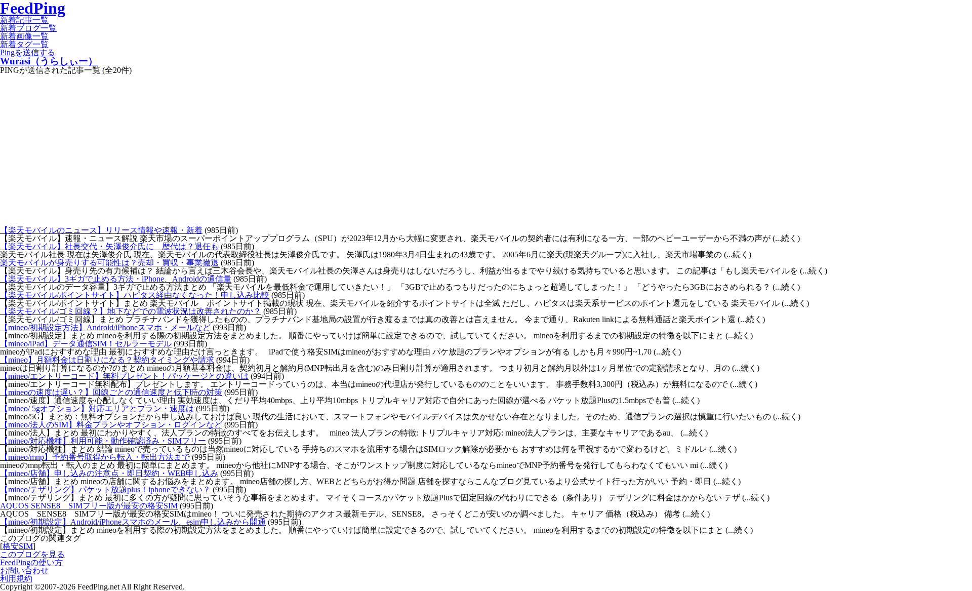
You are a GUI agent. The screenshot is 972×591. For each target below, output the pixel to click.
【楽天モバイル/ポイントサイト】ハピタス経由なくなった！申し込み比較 (134, 295)
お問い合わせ (24, 570)
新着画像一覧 (24, 36)
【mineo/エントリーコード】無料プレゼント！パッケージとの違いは (124, 376)
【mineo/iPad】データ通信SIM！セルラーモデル (86, 343)
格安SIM (18, 546)
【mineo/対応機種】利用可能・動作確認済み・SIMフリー (103, 441)
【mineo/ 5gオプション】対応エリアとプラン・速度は (97, 408)
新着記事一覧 (24, 20)
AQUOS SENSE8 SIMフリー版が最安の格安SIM (89, 505)
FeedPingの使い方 (31, 562)
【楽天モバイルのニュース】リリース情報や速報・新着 (101, 230)
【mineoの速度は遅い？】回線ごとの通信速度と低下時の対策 (111, 392)
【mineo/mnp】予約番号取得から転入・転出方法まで (95, 457)
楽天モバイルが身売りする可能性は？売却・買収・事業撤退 (109, 262)
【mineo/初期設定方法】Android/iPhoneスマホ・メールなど (105, 327)
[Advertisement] (486, 150)
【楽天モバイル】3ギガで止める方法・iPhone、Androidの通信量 (115, 278)
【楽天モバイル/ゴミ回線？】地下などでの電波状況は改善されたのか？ (130, 311)
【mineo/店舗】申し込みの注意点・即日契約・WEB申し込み (109, 473)
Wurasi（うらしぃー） (49, 61)
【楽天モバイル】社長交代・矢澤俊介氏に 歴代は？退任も (109, 246)
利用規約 (16, 578)
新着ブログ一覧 (28, 28)
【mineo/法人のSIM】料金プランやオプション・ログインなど (111, 424)
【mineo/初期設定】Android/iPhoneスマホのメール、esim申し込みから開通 (133, 522)
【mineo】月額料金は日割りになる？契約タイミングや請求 (107, 360)
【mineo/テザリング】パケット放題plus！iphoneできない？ (105, 489)
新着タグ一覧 (24, 44)
